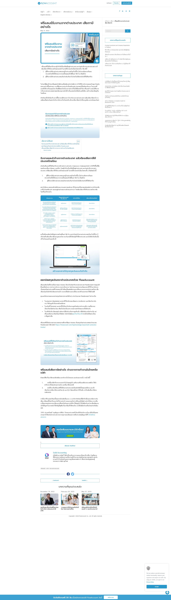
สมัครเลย (111, 597)
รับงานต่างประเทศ (54, 468)
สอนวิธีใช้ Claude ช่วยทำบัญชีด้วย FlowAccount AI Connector (117, 91)
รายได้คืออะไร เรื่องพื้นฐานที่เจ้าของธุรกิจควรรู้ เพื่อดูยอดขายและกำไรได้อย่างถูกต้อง (117, 82)
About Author (47, 150)
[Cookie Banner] (157, 576)
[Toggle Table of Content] (77, 141)
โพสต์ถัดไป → (85, 480)
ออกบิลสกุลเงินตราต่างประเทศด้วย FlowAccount (55, 146)
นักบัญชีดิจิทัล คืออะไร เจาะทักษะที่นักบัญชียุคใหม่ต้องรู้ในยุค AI (117, 106)
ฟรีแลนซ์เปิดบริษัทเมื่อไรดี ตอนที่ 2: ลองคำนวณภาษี (89, 508)
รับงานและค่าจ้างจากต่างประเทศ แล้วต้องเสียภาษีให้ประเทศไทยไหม (60, 144)
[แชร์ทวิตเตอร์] (73, 474)
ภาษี (48, 12)
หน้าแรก (109, 3)
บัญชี (42, 12)
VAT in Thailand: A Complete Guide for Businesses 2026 (115, 101)
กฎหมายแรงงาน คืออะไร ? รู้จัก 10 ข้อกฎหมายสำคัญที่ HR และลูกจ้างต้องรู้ (117, 121)
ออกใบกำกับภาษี (77, 314)
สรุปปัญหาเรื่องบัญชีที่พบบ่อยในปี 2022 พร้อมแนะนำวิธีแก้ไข (49, 509)
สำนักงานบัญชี (79, 12)
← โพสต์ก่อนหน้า (55, 480)
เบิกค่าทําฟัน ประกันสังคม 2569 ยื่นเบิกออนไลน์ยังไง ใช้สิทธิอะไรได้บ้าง (117, 87)
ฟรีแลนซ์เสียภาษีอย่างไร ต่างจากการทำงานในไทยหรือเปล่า (58, 148)
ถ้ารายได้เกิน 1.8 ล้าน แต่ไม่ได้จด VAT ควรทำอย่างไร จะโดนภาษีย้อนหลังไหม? (116, 111)
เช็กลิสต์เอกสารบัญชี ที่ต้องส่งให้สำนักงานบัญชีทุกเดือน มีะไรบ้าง (117, 116)
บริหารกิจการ (56, 12)
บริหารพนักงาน (67, 12)
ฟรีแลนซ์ (43, 468)
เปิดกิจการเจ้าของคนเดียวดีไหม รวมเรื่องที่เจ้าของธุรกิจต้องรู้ (117, 96)
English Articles (45, 15)
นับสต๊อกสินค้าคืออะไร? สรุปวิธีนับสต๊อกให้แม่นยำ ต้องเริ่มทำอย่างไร (117, 126)
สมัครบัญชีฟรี (127, 3)
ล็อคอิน (116, 3)
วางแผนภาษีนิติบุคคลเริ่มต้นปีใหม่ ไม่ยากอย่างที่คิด (70, 508)
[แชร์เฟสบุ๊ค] (68, 474)
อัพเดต (89, 12)
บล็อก (111, 21)
